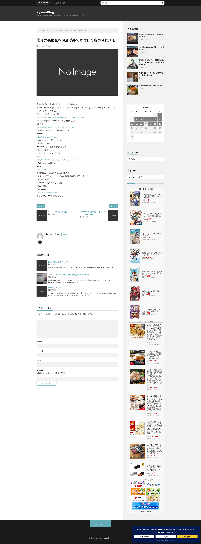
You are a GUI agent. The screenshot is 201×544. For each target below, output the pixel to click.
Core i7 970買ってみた (57, 211)
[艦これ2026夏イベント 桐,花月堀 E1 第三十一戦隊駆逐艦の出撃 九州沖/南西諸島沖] (132, 64)
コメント (40, 318)
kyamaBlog (45, 12)
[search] (162, 3)
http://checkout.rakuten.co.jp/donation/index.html (56, 160)
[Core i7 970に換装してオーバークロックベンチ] (113, 215)
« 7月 (131, 139)
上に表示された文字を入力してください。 (52, 373)
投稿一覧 (66, 234)
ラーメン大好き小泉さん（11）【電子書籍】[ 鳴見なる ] (152, 310)
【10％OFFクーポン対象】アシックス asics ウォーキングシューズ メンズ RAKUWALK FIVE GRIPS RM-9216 (154, 467)
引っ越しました (54, 287)
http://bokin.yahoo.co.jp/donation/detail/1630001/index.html (61, 117)
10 (132, 124)
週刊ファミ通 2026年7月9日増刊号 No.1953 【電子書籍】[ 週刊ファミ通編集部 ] (153, 215)
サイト (39, 360)
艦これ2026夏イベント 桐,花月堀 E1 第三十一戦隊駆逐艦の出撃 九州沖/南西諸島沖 (151, 62)
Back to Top (100, 524)
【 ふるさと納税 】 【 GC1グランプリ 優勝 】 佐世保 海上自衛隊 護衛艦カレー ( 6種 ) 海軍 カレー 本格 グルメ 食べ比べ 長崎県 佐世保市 (154, 354)
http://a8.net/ (42, 169)
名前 (39, 341)
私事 (49, 46)
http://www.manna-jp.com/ (47, 137)
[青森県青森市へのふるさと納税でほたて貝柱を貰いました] (132, 77)
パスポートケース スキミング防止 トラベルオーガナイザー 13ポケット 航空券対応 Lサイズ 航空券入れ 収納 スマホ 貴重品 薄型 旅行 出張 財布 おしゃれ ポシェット (154, 449)
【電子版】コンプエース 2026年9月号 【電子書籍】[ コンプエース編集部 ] (152, 196)
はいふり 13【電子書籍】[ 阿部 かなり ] (152, 234)
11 (137, 124)
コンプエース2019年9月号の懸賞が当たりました (68, 274)
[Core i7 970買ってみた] (42, 215)
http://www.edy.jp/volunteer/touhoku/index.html (56, 127)
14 (150, 124)
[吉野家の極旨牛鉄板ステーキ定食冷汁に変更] (132, 38)
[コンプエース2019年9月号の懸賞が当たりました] (42, 278)
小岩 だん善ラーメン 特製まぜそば (150, 86)
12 (141, 124)
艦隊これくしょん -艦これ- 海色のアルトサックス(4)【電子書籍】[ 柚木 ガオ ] (152, 273)
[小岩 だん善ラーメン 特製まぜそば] (132, 90)
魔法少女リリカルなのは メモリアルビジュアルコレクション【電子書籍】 (152, 254)
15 (155, 124)
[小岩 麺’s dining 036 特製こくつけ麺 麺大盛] (132, 51)
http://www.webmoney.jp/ (47, 192)
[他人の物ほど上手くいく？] (42, 265)
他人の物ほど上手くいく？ (59, 262)
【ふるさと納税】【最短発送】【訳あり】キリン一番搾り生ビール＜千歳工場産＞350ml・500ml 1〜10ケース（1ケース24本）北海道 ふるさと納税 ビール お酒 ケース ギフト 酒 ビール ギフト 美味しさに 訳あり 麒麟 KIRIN (154, 427)
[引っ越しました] (42, 291)
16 (160, 124)
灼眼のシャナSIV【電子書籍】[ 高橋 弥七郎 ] (151, 291)
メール (40, 351)
